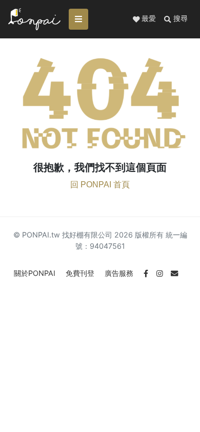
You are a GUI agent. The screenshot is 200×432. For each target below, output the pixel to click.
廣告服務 (120, 273)
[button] (176, 19)
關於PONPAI (35, 273)
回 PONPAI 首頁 (100, 184)
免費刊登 (81, 273)
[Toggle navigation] (78, 19)
